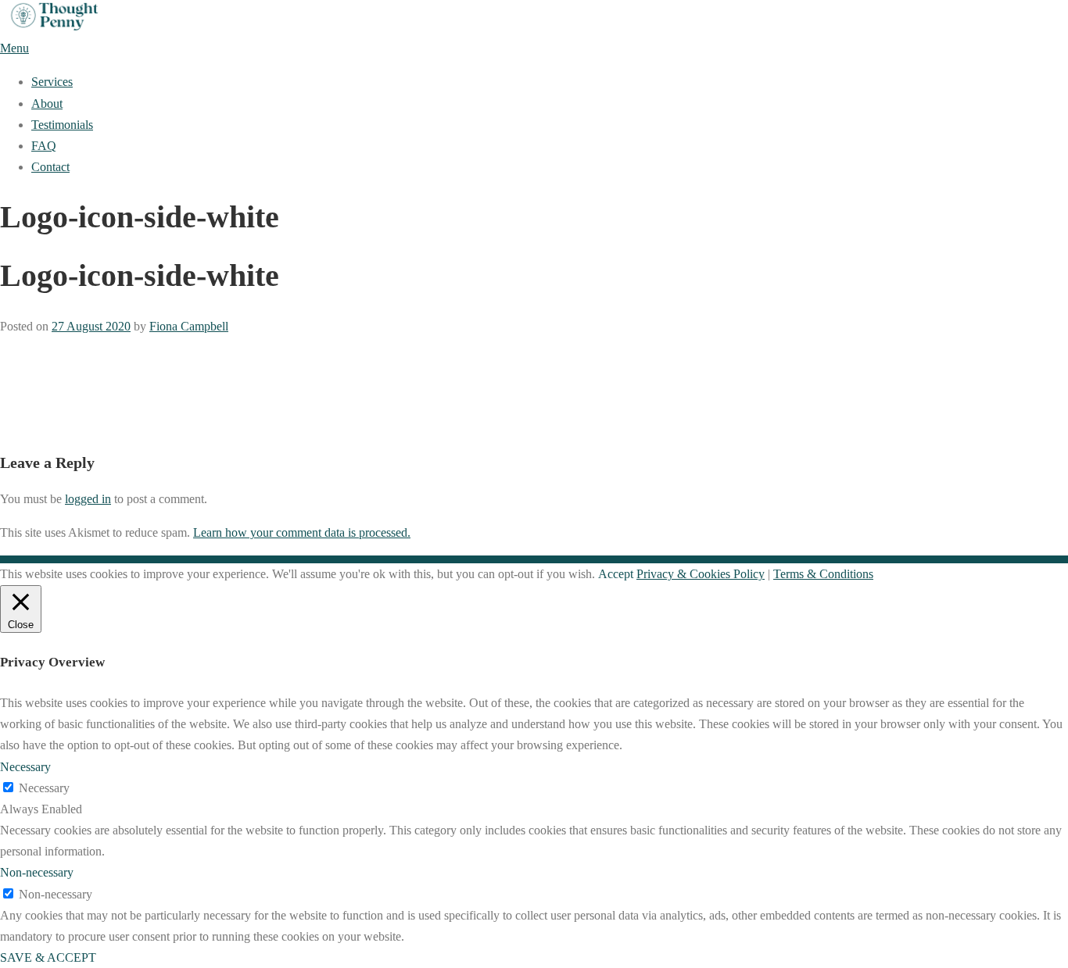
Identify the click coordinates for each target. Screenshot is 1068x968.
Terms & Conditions (823, 573)
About (47, 103)
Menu (14, 48)
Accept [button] (615, 573)
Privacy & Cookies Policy (700, 573)
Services (52, 81)
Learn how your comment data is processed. (301, 532)
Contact (50, 166)
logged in (88, 498)
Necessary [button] (25, 766)
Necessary (44, 788)
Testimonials (62, 124)
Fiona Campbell (188, 326)
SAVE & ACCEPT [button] (48, 957)
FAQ (43, 145)
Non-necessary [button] (36, 872)
